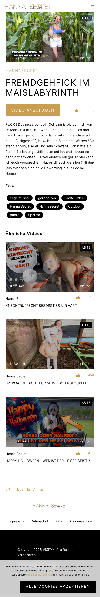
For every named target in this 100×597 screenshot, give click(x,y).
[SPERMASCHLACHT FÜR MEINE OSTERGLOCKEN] (50, 344)
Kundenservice (80, 521)
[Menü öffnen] (92, 7)
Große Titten (74, 198)
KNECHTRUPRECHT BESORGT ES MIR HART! (42, 305)
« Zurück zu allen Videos (24, 489)
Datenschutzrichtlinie (39, 574)
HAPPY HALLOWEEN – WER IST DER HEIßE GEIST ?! (48, 461)
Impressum (16, 521)
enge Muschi (19, 198)
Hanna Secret (20, 206)
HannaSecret (49, 206)
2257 (60, 521)
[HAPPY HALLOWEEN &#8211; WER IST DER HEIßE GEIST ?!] (50, 422)
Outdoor (74, 206)
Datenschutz (40, 521)
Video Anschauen (32, 110)
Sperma (34, 215)
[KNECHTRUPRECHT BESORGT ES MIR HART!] (50, 267)
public (14, 215)
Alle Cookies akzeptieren (58, 586)
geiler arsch (47, 198)
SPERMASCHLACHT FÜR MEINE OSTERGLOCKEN (46, 383)
